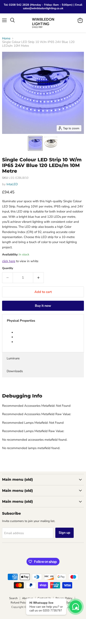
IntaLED (12, 184)
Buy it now (43, 305)
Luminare (13, 358)
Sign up (64, 532)
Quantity (7, 268)
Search (13, 598)
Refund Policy (19, 603)
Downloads (15, 371)
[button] (35, 143)
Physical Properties (21, 321)
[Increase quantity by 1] (38, 277)
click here (8, 261)
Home (6, 38)
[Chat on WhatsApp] (75, 606)
